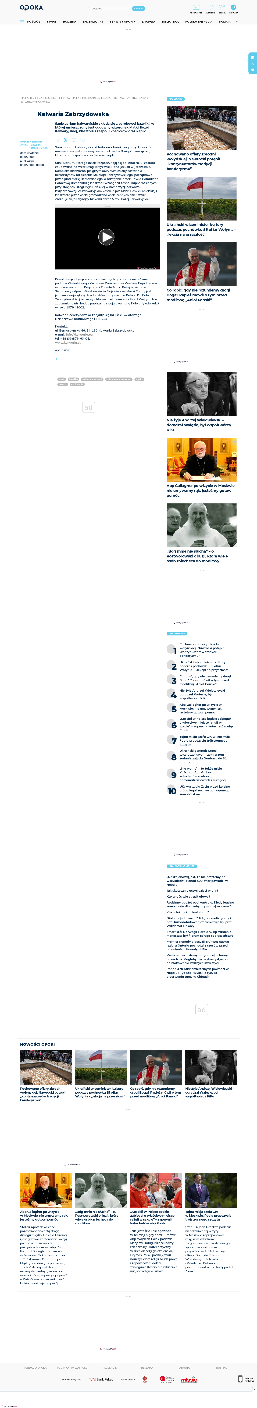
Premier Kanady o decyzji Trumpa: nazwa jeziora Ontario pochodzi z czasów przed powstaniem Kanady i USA (198, 945)
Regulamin (110, 1367)
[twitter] (252, 63)
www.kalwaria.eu (68, 342)
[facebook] (252, 57)
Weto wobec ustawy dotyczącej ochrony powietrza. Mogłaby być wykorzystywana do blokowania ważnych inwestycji (198, 959)
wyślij (82, 140)
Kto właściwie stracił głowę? (188, 896)
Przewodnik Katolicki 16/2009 (38, 146)
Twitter (66, 140)
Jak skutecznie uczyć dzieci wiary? (192, 890)
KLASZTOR (63, 384)
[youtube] (252, 69)
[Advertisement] (128, 55)
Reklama (147, 1367)
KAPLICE (139, 379)
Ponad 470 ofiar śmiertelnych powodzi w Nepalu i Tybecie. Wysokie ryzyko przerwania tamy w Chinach (198, 973)
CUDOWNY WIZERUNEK (92, 379)
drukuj (74, 140)
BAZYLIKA (73, 379)
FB (58, 140)
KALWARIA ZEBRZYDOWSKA (118, 379)
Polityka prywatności (72, 1367)
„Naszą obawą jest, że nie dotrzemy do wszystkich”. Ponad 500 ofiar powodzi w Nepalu (197, 881)
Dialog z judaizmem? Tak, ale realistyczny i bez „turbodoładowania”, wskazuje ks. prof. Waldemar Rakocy (200, 922)
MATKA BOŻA (77, 384)
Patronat (184, 1367)
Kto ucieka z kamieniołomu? (188, 912)
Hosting (221, 1367)
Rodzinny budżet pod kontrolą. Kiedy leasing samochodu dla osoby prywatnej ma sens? (200, 904)
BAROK (62, 379)
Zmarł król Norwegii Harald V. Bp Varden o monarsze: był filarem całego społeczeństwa (200, 934)
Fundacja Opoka (35, 1367)
